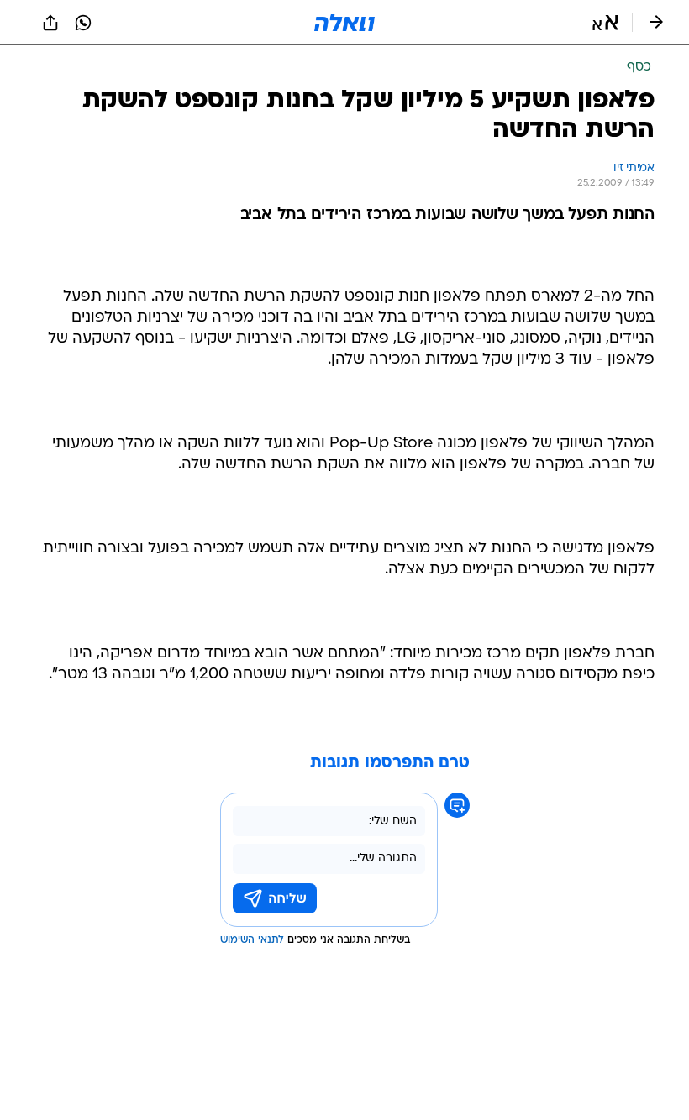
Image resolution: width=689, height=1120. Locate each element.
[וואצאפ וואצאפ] (83, 22)
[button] (605, 22)
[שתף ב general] (50, 22)
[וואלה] (344, 22)
